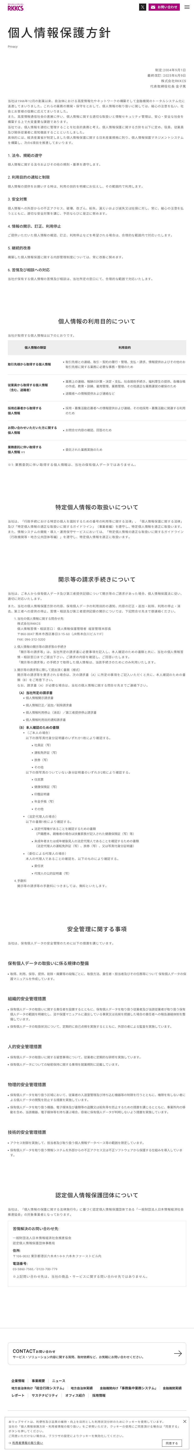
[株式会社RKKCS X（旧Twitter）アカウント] (142, 7)
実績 (82, 1388)
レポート (18, 1395)
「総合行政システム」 (38, 1388)
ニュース (58, 1381)
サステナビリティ (45, 1395)
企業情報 (18, 1381)
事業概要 (38, 1381)
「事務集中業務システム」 (129, 1388)
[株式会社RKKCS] (15, 7)
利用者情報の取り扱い (27, 1443)
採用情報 (99, 1395)
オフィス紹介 (75, 1395)
